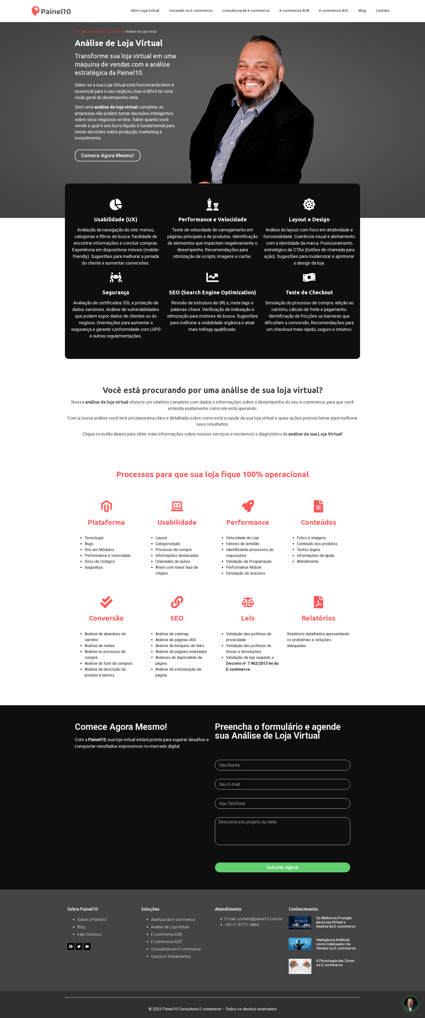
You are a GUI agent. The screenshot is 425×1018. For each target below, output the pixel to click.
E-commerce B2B (294, 10)
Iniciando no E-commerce (190, 10)
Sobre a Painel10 (92, 919)
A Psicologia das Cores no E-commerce (335, 963)
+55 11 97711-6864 (242, 924)
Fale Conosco (89, 934)
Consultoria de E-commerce (246, 10)
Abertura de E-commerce (173, 919)
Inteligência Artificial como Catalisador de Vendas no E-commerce (336, 944)
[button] (410, 1003)
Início (78, 31)
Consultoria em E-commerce (176, 949)
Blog (362, 10)
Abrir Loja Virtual (145, 10)
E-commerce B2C (334, 10)
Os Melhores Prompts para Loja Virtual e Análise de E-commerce (335, 922)
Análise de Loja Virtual (170, 927)
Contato (383, 10)
